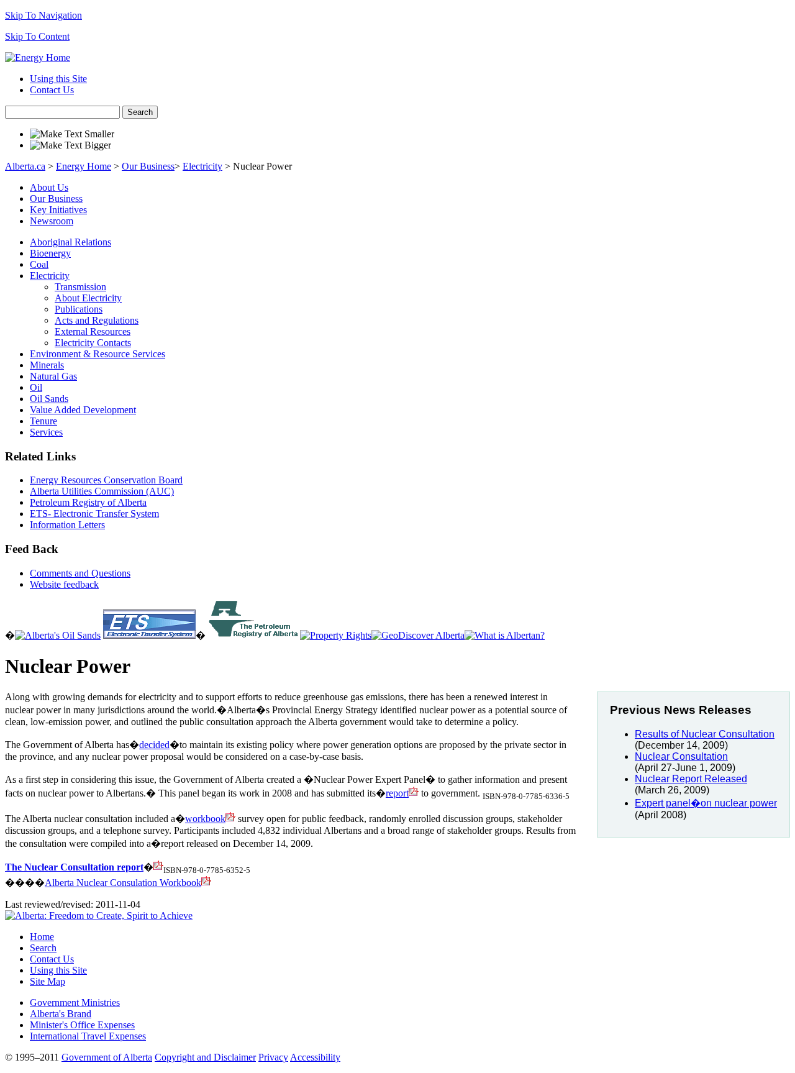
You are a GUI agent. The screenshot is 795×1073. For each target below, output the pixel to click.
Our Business (148, 166)
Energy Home (83, 166)
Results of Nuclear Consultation (705, 734)
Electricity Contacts (93, 342)
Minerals (47, 365)
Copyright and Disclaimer (205, 1057)
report (397, 793)
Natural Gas (53, 376)
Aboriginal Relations (70, 242)
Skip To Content (37, 36)
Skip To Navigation (43, 15)
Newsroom (51, 221)
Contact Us (52, 89)
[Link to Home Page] (37, 57)
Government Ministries (75, 1002)
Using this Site (58, 78)
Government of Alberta (106, 1057)
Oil (36, 387)
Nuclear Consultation (681, 756)
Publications (78, 309)
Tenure (43, 421)
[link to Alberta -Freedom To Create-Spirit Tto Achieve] (505, 635)
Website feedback (64, 584)
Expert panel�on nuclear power (706, 803)
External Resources (92, 331)
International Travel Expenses (88, 1036)
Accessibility (315, 1057)
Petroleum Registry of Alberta (88, 502)
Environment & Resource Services (97, 354)
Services (46, 432)
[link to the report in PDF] (158, 867)
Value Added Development (83, 409)
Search (140, 112)
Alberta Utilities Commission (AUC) (102, 491)
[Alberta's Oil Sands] (58, 635)
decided (154, 744)
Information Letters (67, 524)
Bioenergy (50, 253)
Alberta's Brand (60, 1013)
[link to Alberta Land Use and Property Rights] (335, 635)
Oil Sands (49, 398)
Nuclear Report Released (691, 779)
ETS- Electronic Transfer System (94, 513)
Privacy (273, 1057)
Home (42, 936)
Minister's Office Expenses (82, 1025)
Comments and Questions (80, 573)
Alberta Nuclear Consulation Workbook (123, 882)
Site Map (47, 981)
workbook (205, 818)
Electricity (202, 166)
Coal (39, 264)
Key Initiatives (58, 209)
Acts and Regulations (97, 320)
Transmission (80, 286)
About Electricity (88, 298)
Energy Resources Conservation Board (106, 480)
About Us (49, 187)
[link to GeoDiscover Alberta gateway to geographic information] (418, 635)
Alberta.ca (25, 166)
